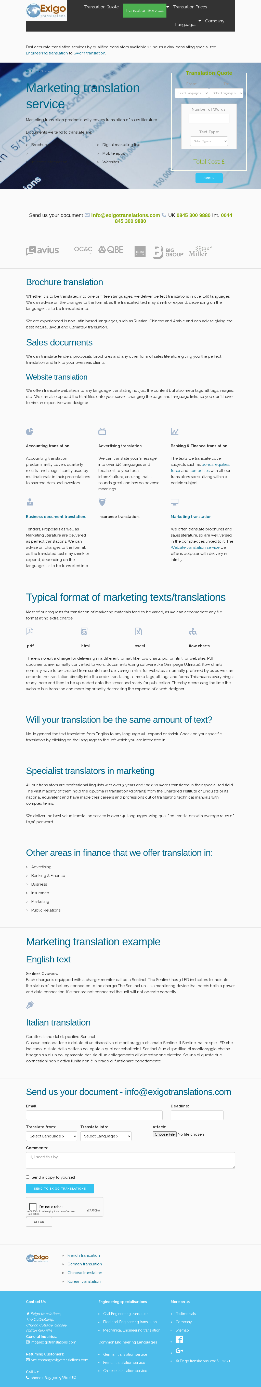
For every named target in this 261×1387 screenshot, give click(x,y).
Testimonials (186, 1314)
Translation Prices (190, 6)
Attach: (159, 1127)
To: (226, 84)
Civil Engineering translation (126, 1314)
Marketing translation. (192, 516)
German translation (85, 1264)
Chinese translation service (125, 1371)
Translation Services (144, 10)
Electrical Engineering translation (130, 1322)
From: (191, 84)
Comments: (37, 1148)
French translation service (124, 1363)
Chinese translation (85, 1272)
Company (214, 20)
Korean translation (84, 1281)
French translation (84, 1255)
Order (209, 178)
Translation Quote (101, 6)
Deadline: (180, 1106)
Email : (32, 1106)
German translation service (125, 1354)
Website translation (56, 377)
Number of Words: (209, 109)
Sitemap (182, 1330)
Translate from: (41, 1127)
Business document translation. (56, 516)
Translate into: (94, 1127)
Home (34, 71)
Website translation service (195, 547)
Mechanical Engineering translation (131, 1330)
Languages (186, 24)
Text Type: (209, 132)
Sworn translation (89, 53)
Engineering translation (47, 53)
